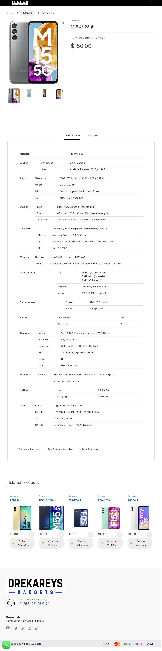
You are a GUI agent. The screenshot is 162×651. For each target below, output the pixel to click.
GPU (40, 248)
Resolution (42, 219)
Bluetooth (44, 339)
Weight (38, 184)
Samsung (28, 13)
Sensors (42, 374)
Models (39, 412)
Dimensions (40, 178)
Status (44, 169)
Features (62, 286)
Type (39, 206)
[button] (63, 23)
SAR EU (39, 425)
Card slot (39, 257)
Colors (38, 405)
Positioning (44, 346)
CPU (40, 241)
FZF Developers (33, 643)
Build (37, 191)
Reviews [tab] (92, 135)
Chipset (42, 235)
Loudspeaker (64, 317)
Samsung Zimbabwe (63, 449)
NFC (41, 352)
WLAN (42, 333)
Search (151, 3)
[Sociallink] (8, 627)
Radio (42, 359)
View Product (30, 535)
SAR (37, 418)
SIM (36, 197)
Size (39, 213)
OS (39, 228)
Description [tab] (72, 135)
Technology (77, 154)
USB (41, 365)
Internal (39, 263)
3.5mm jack (63, 324)
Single (69, 302)
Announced (47, 163)
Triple (60, 272)
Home (10, 13)
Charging (62, 396)
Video (61, 293)
